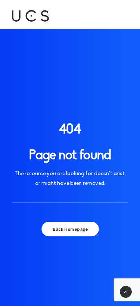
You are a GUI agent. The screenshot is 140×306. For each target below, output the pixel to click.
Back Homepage (69, 228)
